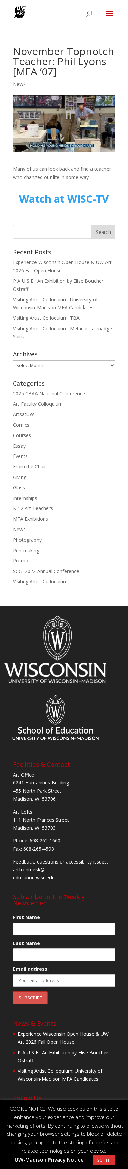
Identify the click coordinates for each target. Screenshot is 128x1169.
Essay (19, 446)
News (19, 84)
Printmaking (26, 550)
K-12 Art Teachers (33, 508)
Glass (19, 487)
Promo (20, 560)
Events (20, 456)
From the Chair (29, 466)
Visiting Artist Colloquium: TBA (46, 318)
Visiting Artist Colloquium (40, 581)
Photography (27, 540)
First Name (26, 917)
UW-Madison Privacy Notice (49, 1159)
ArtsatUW (23, 414)
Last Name (26, 943)
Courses (22, 435)
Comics (21, 425)
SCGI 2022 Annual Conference (46, 571)
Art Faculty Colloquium (38, 404)
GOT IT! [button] (104, 1160)
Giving (19, 477)
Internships (25, 498)
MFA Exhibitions (30, 519)
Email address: (31, 969)
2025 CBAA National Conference (49, 393)
